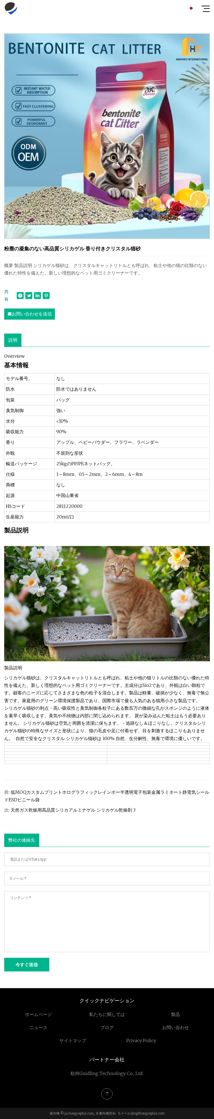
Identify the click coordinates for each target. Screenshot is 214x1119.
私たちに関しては (107, 1014)
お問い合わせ (175, 1027)
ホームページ (38, 1014)
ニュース (38, 1027)
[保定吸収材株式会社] (11, 8)
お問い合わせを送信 (32, 314)
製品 (175, 1014)
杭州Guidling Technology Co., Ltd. (107, 1073)
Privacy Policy (141, 1040)
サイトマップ (72, 1040)
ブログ (107, 1027)
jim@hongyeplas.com (148, 1113)
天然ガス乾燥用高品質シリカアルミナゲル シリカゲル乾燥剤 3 (73, 810)
